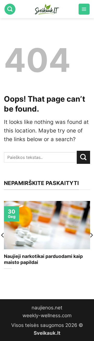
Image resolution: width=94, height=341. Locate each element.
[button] (84, 9)
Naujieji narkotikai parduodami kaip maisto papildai (43, 259)
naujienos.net (47, 308)
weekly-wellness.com (47, 316)
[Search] (9, 9)
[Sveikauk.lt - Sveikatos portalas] (47, 9)
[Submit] (83, 157)
